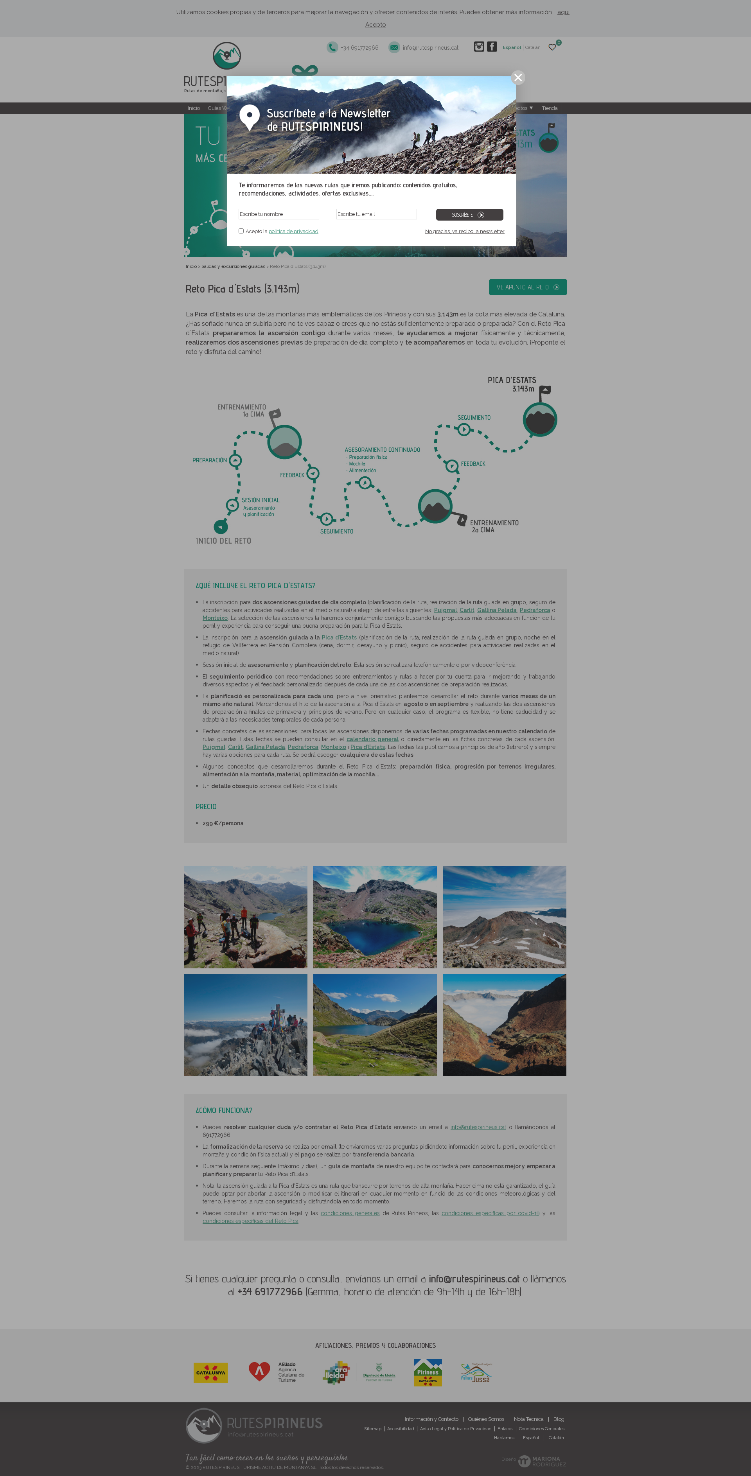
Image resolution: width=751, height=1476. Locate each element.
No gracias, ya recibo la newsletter (465, 231)
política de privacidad (293, 231)
